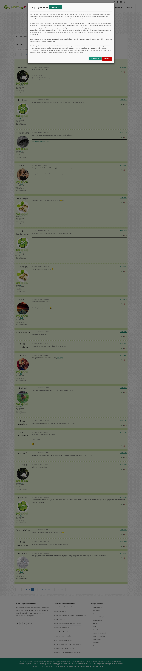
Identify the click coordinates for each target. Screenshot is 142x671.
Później (107, 59)
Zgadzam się (55, 7)
